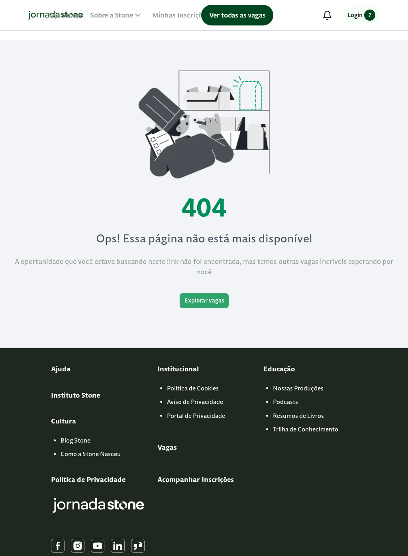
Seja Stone (64, 15)
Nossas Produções (298, 388)
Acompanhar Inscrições (195, 479)
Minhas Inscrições (180, 15)
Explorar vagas (204, 300)
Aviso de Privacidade (195, 402)
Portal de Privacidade (196, 415)
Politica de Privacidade (88, 479)
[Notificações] (327, 15)
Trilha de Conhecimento (305, 429)
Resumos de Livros (298, 415)
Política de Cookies (193, 388)
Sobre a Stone (111, 15)
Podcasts (285, 402)
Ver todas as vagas (237, 15)
